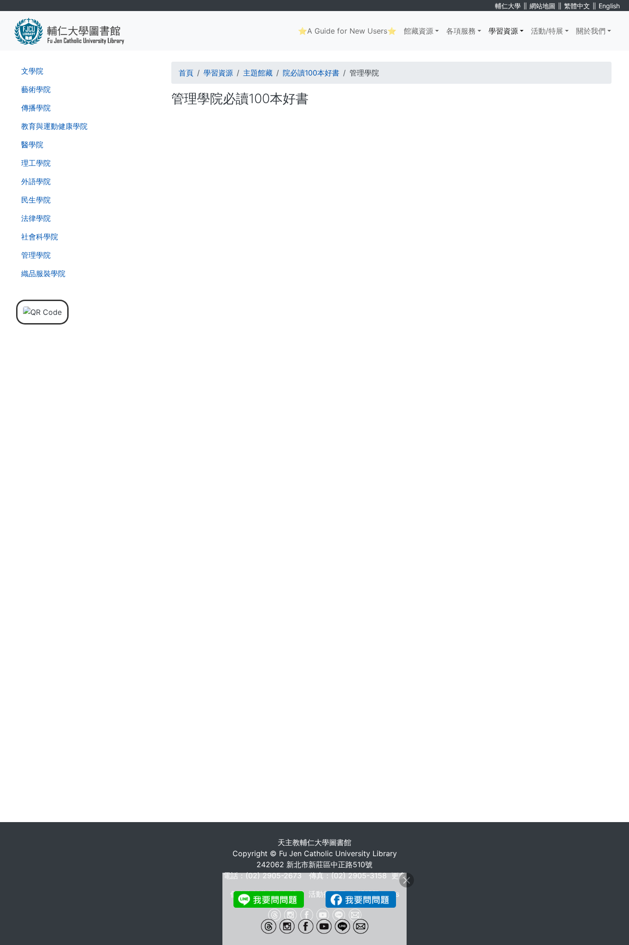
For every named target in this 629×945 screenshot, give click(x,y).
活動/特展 (547, 30)
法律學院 (36, 218)
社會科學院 (39, 236)
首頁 (186, 72)
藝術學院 (36, 89)
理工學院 (36, 163)
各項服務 (461, 30)
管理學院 (36, 255)
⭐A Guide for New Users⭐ (347, 30)
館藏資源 (418, 30)
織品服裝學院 (43, 273)
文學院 (32, 70)
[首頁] (76, 31)
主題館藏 (258, 72)
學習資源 (503, 30)
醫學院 (32, 144)
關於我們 (591, 30)
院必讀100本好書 (311, 72)
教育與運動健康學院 (54, 126)
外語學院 (36, 181)
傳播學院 (36, 107)
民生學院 (36, 199)
